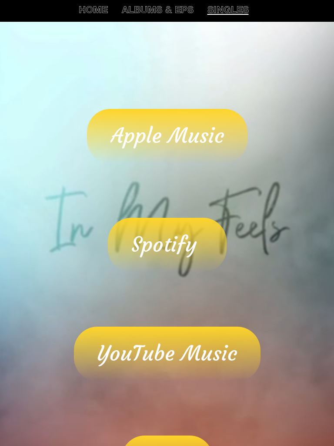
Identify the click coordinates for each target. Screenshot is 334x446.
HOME (93, 11)
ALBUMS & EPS (158, 11)
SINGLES (228, 11)
